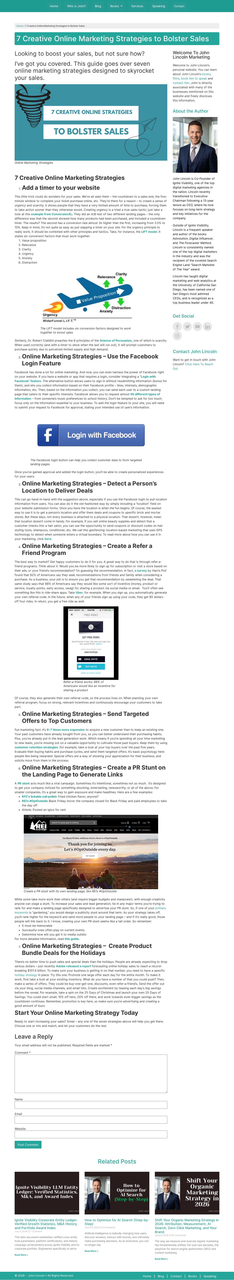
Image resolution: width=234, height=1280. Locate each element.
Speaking (158, 6)
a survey (141, 570)
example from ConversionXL (51, 214)
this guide (72, 939)
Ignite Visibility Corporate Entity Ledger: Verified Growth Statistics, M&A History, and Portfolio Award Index (46, 1224)
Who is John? (76, 6)
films (176, 78)
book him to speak (194, 78)
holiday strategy (26, 975)
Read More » (21, 1254)
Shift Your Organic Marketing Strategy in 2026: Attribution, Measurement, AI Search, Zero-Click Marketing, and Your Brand (187, 1226)
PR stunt (24, 783)
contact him (181, 83)
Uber (79, 592)
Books (114, 6)
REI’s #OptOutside (35, 801)
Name (19, 1099)
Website (20, 1128)
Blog (98, 6)
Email (18, 1113)
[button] (116, 6)
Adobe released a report (73, 966)
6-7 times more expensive (66, 729)
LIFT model (149, 232)
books (206, 74)
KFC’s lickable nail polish (39, 796)
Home (54, 6)
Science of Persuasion (116, 340)
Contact (179, 6)
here (48, 539)
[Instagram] (177, 335)
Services (137, 6)
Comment (23, 1052)
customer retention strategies (36, 747)
